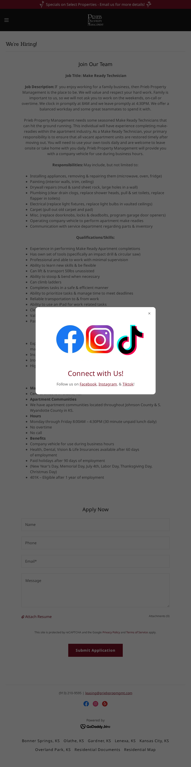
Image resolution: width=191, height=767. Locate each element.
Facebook (88, 384)
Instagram (108, 384)
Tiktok (128, 384)
